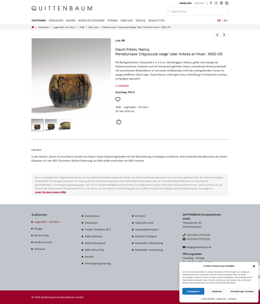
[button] (253, 265)
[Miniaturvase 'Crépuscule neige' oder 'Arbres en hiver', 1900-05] (71, 117)
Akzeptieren (193, 291)
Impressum (232, 298)
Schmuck (39, 249)
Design (38, 229)
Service (141, 20)
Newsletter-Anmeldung (149, 250)
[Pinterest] (221, 3)
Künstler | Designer (91, 20)
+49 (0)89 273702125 (197, 235)
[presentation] (38, 79)
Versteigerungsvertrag (98, 263)
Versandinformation (147, 229)
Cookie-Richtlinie (208, 298)
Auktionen (38, 20)
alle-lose (93, 27)
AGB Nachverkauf (95, 243)
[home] (32, 27)
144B (81, 27)
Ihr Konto (140, 216)
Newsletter (156, 20)
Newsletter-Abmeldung (149, 243)
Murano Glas (41, 235)
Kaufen (71, 20)
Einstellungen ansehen (242, 291)
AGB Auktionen (93, 236)
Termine (112, 20)
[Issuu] (227, 3)
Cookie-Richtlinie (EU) (98, 229)
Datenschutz (221, 298)
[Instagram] (216, 3)
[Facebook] (211, 3)
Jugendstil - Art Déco (46, 222)
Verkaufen (56, 20)
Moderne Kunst (43, 242)
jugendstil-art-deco (64, 27)
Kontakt (199, 3)
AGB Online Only (94, 250)
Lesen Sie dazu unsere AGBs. (50, 192)
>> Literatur (122, 85)
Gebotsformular (144, 223)
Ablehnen (217, 291)
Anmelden (185, 3)
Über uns (127, 20)
